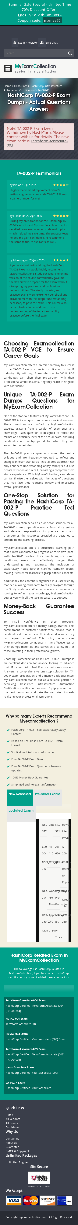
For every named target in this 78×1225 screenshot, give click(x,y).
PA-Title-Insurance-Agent (57, 940)
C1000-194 (64, 903)
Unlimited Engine (17, 1162)
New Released (20, 794)
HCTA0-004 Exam (17, 1018)
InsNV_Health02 (50, 862)
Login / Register (28, 42)
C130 (50, 930)
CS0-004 (44, 850)
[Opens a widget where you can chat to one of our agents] (63, 1218)
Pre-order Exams (47, 794)
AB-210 (64, 918)
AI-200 (64, 850)
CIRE (50, 824)
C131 (44, 930)
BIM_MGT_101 (64, 891)
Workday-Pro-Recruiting (57, 897)
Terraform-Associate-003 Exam (26, 1049)
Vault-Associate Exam (20, 1067)
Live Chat (52, 42)
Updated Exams (21, 810)
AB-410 (50, 850)
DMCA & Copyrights (18, 1151)
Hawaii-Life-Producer (64, 831)
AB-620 (57, 850)
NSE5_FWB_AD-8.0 (57, 918)
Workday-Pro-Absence (50, 897)
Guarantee (12, 1147)
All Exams (12, 1123)
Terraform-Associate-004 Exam (26, 1000)
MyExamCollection (35, 68)
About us (11, 1142)
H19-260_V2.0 (44, 918)
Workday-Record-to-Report (64, 872)
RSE (57, 862)
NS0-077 (44, 828)
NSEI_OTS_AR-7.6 (44, 865)
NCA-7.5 (44, 894)
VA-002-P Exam (15, 1082)
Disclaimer (12, 1127)
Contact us (12, 1138)
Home (7, 86)
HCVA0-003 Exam (17, 1034)
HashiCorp (20, 86)
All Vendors (13, 1119)
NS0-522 (57, 828)
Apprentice (50, 915)
